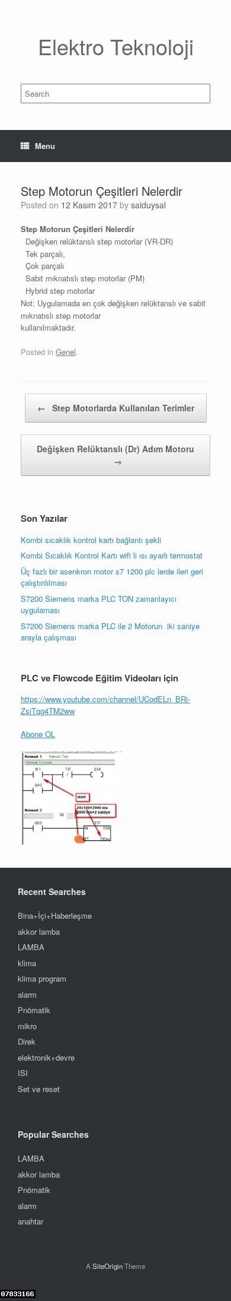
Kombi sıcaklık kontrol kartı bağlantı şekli (91, 539)
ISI (23, 1072)
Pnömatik (34, 1010)
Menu (45, 145)
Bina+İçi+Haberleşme (55, 915)
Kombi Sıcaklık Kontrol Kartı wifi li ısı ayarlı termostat (112, 555)
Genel (66, 351)
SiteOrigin (107, 1266)
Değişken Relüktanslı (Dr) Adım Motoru (115, 455)
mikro (27, 1026)
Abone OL (38, 734)
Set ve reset (39, 1088)
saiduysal (148, 205)
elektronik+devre (46, 1057)
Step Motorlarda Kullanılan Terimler (115, 408)
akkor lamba (39, 931)
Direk (27, 1041)
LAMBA (31, 947)
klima (27, 963)
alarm (27, 994)
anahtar (30, 1221)
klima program (42, 978)
